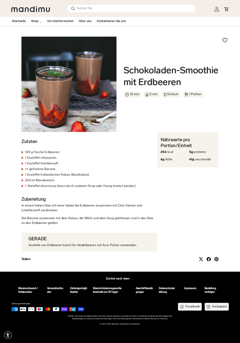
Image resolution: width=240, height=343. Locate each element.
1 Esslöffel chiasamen (41, 158)
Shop (34, 21)
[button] (8, 335)
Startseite (19, 21)
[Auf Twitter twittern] (201, 259)
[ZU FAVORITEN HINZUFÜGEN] (224, 40)
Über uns (85, 21)
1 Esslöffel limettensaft (41, 163)
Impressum (190, 288)
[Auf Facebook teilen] (209, 259)
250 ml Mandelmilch (39, 180)
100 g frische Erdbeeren (42, 152)
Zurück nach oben (118, 278)
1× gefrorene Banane (40, 169)
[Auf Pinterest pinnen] (216, 259)
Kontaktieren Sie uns (111, 21)
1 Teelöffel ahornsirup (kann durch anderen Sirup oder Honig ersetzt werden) (80, 186)
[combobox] (131, 8)
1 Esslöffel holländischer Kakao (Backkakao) (57, 175)
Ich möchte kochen (60, 21)
